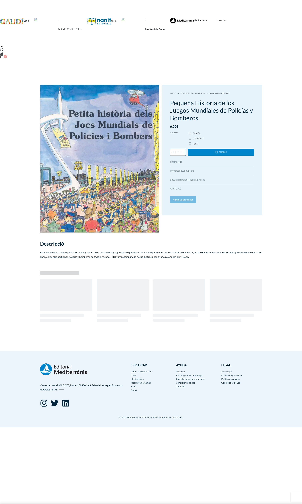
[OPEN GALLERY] (99, 159)
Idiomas (174, 132)
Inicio (173, 93)
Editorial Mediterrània (193, 93)
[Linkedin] (65, 403)
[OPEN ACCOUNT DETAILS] (1, 53)
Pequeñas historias (220, 93)
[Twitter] (55, 403)
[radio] (194, 133)
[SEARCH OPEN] (1, 49)
